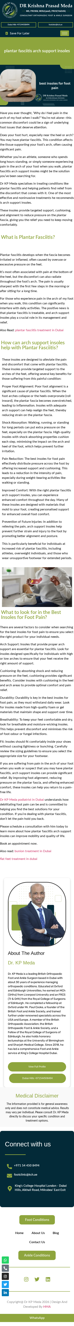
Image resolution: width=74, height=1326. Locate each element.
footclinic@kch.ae (55, 25)
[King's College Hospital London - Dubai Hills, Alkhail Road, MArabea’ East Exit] (9, 1188)
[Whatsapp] (5, 1260)
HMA (47, 1306)
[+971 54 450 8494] (9, 1166)
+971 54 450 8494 (26, 1165)
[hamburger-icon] (64, 33)
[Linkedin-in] (5, 1292)
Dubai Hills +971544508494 (18, 25)
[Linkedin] (48, 1279)
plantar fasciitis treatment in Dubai (39, 330)
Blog (56, 1233)
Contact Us (37, 1242)
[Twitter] (37, 1279)
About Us (38, 1233)
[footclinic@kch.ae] (9, 1175)
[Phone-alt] (5, 1268)
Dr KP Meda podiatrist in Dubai (22, 799)
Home (19, 1233)
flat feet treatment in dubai (18, 858)
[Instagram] (26, 1279)
